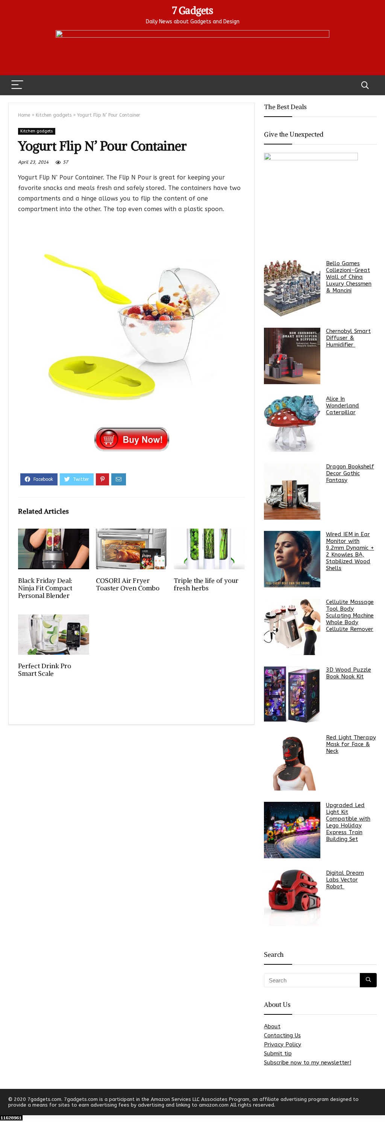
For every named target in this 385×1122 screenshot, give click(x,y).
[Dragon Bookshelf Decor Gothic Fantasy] (292, 491)
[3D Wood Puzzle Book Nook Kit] (292, 694)
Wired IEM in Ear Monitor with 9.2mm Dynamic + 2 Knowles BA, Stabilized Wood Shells (350, 551)
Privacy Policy (282, 1044)
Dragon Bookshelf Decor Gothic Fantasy (350, 473)
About (272, 1026)
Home (24, 115)
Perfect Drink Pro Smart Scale (44, 670)
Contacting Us (282, 1035)
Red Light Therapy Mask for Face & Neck (351, 744)
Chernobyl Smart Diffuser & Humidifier (348, 338)
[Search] (365, 85)
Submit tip (278, 1053)
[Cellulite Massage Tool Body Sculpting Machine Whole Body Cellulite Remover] (292, 627)
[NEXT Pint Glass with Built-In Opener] (377, 1103)
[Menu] (17, 85)
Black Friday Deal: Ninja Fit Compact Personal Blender (45, 588)
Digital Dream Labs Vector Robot (345, 880)
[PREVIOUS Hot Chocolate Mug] (7, 1103)
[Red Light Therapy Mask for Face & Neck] (292, 762)
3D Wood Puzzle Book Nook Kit (348, 673)
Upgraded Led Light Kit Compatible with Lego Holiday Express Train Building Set (348, 822)
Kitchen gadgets (53, 115)
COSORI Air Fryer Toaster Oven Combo (127, 584)
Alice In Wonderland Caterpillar (342, 405)
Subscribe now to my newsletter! (307, 1062)
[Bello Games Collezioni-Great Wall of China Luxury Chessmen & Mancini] (292, 288)
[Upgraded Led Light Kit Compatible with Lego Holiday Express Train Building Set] (292, 830)
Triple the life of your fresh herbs (206, 584)
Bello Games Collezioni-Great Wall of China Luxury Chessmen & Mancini (348, 277)
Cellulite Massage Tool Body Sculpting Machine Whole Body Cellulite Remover (350, 615)
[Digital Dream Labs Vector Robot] (292, 898)
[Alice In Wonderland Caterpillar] (292, 423)
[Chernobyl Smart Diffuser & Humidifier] (292, 356)
